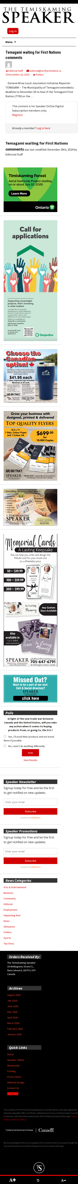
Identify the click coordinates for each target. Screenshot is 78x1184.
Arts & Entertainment (15, 887)
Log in (13, 31)
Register (17, 115)
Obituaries (9, 926)
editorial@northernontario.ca (45, 70)
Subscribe (12, 1093)
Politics (40, 74)
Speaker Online (15, 1060)
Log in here (43, 128)
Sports (7, 937)
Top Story (9, 943)
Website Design (15, 1082)
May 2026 (12, 1011)
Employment (10, 909)
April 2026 (12, 1017)
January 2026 (14, 1034)
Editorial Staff (15, 70)
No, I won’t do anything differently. (26, 746)
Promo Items (14, 1076)
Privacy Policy (20, 1119)
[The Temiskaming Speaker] (39, 15)
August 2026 (13, 995)
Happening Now (12, 915)
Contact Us (13, 1088)
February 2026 (15, 1028)
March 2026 (13, 1023)
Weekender (13, 1065)
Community (10, 898)
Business (8, 892)
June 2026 (12, 1006)
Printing (11, 1071)
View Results (30, 760)
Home (10, 1054)
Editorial (8, 904)
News (7, 921)
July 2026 (12, 1000)
